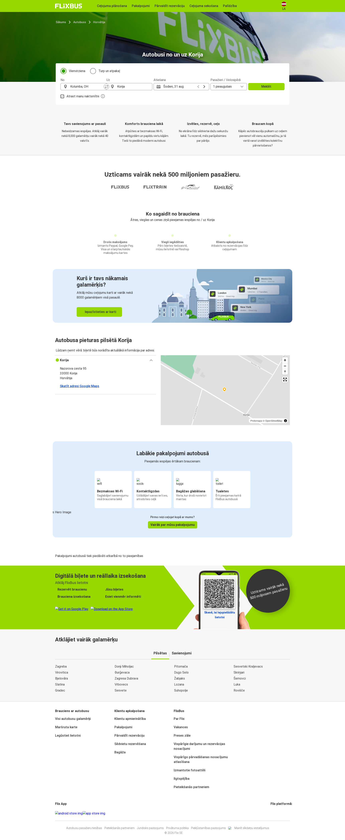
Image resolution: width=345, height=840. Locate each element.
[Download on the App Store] (94, 813)
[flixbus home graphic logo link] (68, 6)
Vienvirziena (77, 71)
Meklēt (266, 86)
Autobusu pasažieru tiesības (84, 828)
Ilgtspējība (181, 779)
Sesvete (121, 690)
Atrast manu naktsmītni (82, 96)
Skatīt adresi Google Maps (79, 386)
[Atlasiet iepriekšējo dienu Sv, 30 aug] (198, 86)
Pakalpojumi (123, 727)
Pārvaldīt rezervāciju (129, 735)
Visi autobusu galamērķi (73, 719)
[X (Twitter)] (276, 813)
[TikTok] (277, 813)
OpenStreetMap (273, 420)
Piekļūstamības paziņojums (208, 828)
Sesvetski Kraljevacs (248, 666)
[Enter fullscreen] (285, 379)
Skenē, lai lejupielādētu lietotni (219, 615)
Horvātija (99, 22)
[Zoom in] (285, 360)
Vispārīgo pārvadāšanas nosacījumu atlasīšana (201, 759)
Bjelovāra (61, 678)
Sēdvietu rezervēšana (130, 744)
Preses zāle (182, 735)
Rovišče (239, 690)
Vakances (181, 727)
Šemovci (240, 678)
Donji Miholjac (124, 666)
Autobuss (79, 22)
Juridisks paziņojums (150, 828)
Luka (237, 684)
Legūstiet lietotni (68, 735)
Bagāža (120, 752)
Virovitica (61, 672)
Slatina (60, 684)
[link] (172, 296)
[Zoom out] (285, 366)
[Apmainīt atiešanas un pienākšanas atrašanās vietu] (106, 86)
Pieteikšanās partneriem (191, 787)
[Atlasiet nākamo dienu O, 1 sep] (204, 86)
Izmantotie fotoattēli (189, 770)
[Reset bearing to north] (285, 372)
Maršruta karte (66, 727)
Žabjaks (179, 678)
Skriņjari (239, 672)
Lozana (179, 684)
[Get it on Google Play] (69, 813)
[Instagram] (272, 813)
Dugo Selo (181, 672)
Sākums (61, 22)
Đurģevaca (122, 672)
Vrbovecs (121, 684)
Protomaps (256, 420)
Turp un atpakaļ (109, 71)
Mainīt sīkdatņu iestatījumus (251, 828)
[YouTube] (273, 813)
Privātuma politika (177, 828)
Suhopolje (181, 690)
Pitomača (181, 666)
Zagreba (61, 666)
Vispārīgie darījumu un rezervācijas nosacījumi (199, 746)
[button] (105, 360)
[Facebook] (271, 813)
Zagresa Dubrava (126, 678)
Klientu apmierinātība (130, 719)
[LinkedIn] (274, 813)
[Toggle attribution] (285, 420)
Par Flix (179, 719)
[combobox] (87, 86)
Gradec (60, 690)
